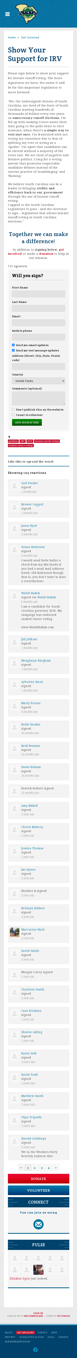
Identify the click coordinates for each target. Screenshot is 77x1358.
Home (12, 37)
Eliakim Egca (20, 1278)
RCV (29, 441)
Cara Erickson (31, 1010)
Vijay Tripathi (31, 1117)
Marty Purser (31, 703)
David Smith (30, 950)
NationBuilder (33, 1316)
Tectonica (63, 1316)
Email (16, 316)
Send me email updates (32, 345)
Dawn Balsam (31, 767)
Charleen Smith (32, 989)
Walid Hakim (30, 593)
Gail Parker (29, 483)
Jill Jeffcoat (29, 639)
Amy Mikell (29, 805)
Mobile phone (22, 330)
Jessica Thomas (32, 848)
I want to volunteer (29, 415)
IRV (23, 441)
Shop (54, 1332)
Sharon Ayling (31, 1032)
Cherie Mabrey (32, 827)
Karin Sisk (29, 1053)
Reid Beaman (30, 745)
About (9, 1332)
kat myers (28, 869)
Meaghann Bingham (36, 660)
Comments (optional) (27, 388)
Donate (38, 1178)
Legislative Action (32, 1337)
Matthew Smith (32, 1096)
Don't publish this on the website (40, 409)
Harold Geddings (33, 1138)
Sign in (38, 1313)
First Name (20, 287)
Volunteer (38, 1190)
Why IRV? (10, 1337)
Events (42, 1332)
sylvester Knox (32, 681)
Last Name (19, 302)
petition (13, 441)
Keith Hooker (31, 724)
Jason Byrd (29, 525)
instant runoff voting (47, 441)
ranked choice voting (21, 445)
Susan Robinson (33, 547)
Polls (51, 1337)
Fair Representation (17, 1341)
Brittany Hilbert (33, 908)
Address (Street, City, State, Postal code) (36, 358)
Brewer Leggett (32, 504)
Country (17, 374)
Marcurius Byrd (33, 929)
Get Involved (30, 37)
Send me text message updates (37, 350)
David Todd (29, 1074)
